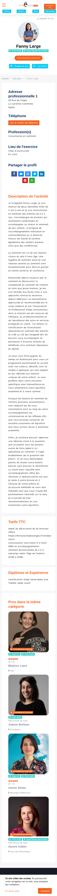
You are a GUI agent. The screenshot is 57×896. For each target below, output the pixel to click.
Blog (36, 11)
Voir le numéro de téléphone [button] (24, 122)
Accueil (5, 78)
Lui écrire (42, 66)
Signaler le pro (46, 18)
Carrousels (50, 11)
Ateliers (21, 11)
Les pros (17, 78)
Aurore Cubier (17, 846)
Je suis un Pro (50, 6)
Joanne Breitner (18, 724)
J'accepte (45, 891)
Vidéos (7, 11)
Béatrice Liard (17, 665)
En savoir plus (12, 891)
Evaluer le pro (21, 66)
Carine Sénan (17, 787)
